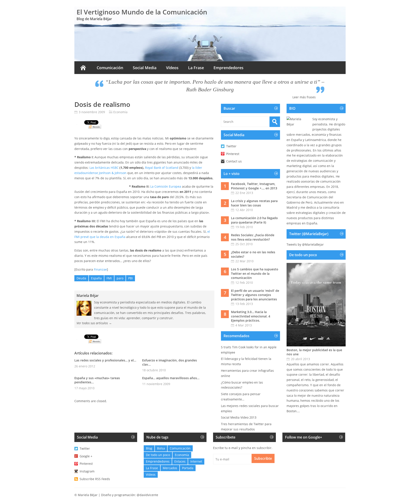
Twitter (231, 146)
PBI (130, 278)
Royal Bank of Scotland (161, 168)
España (96, 278)
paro (120, 278)
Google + (86, 456)
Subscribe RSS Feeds (95, 479)
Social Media (144, 67)
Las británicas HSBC (104, 168)
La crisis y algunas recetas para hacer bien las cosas (254, 203)
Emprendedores (228, 67)
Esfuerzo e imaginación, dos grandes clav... (169, 362)
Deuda (81, 278)
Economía (120, 112)
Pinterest (232, 154)
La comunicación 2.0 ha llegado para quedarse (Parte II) (254, 220)
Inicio (83, 67)
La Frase (196, 67)
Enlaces (180, 461)
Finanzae (100, 269)
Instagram (87, 471)
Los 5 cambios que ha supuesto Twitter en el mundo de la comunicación (254, 273)
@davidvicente (147, 495)
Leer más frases (304, 97)
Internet (196, 461)
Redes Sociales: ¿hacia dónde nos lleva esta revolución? (252, 237)
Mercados (170, 468)
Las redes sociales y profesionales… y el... (105, 360)
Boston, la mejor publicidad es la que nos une (314, 352)
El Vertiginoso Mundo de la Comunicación (142, 11)
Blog (149, 448)
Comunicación (110, 67)
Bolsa (161, 448)
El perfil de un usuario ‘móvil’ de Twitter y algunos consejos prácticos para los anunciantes (255, 295)
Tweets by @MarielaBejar (305, 244)
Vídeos (172, 67)
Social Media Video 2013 (238, 417)
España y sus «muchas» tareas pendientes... (97, 380)
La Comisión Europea (165, 186)
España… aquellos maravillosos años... (171, 378)
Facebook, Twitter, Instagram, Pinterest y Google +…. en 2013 (254, 186)
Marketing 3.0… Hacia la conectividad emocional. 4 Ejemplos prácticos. (250, 316)
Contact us (234, 161)
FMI (109, 278)
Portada (187, 468)
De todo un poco (158, 455)
